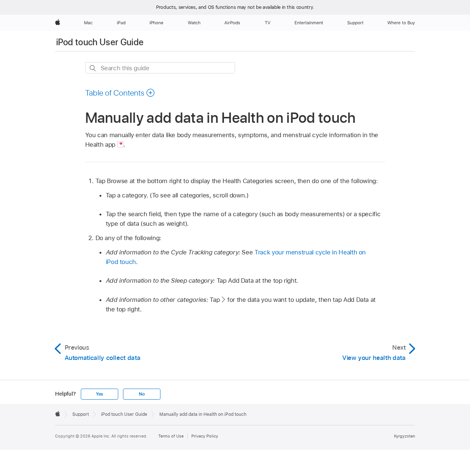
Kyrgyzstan (404, 436)
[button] (120, 92)
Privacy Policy (204, 436)
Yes (99, 394)
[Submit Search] (93, 68)
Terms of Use (171, 436)
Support (80, 414)
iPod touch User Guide (100, 42)
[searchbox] (160, 68)
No (142, 394)
